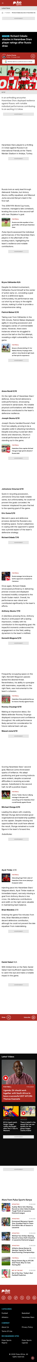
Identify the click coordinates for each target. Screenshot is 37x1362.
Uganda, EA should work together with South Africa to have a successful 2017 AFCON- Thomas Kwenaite (18, 1094)
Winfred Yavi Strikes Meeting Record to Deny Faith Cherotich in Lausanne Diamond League (23, 1238)
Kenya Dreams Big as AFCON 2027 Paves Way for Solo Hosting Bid (23, 1263)
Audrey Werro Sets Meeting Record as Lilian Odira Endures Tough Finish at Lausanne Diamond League (23, 1210)
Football (7, 12)
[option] (11, 1120)
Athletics (15, 1204)
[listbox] (19, 1119)
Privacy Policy (27, 1327)
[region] (18, 1119)
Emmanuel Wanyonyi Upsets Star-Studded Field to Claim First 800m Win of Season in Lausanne (22, 1224)
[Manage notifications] (32, 1358)
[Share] (33, 56)
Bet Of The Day (17, 1270)
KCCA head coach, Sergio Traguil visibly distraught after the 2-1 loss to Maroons (10, 1126)
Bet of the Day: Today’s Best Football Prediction (22, 1274)
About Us (5, 1327)
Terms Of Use (7, 1331)
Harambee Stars (28, 1317)
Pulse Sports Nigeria (6, 1341)
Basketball (26, 1313)
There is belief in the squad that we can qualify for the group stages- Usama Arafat (28, 1126)
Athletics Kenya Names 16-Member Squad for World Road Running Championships (23, 1250)
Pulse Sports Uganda (26, 1341)
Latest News (6, 8)
